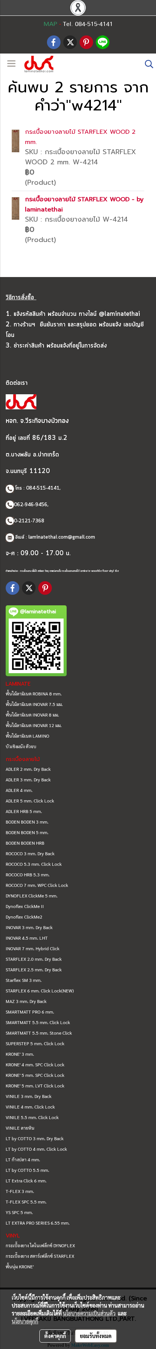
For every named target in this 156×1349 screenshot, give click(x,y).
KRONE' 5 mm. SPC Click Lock (35, 1075)
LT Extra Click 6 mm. (26, 1181)
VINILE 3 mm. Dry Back (28, 1096)
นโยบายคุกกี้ (25, 1321)
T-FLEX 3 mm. (20, 1191)
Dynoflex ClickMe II (25, 906)
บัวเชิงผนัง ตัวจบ (21, 746)
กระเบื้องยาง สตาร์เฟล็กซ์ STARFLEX (40, 1256)
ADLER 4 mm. (19, 790)
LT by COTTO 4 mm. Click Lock (36, 1149)
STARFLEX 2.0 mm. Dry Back (34, 959)
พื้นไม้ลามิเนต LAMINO (27, 736)
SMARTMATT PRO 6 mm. (30, 1012)
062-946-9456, (31, 504)
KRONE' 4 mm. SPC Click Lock (35, 1064)
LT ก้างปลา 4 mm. (23, 1159)
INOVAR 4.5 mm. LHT (27, 938)
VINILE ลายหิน (20, 1128)
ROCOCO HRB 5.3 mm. (28, 874)
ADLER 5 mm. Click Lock (30, 801)
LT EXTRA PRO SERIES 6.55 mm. (38, 1223)
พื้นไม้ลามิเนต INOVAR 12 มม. (34, 725)
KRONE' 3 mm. (20, 1054)
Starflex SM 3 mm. (24, 980)
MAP (50, 24)
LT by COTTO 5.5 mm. (27, 1170)
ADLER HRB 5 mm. (24, 811)
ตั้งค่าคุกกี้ (55, 1335)
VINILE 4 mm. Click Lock (30, 1107)
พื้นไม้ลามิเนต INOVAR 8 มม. (32, 715)
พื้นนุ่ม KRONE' (20, 1266)
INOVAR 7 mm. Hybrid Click (32, 948)
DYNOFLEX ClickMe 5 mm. (32, 896)
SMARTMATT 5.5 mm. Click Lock (38, 1022)
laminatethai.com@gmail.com (61, 537)
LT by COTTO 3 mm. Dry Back (35, 1138)
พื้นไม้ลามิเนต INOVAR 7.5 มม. (34, 704)
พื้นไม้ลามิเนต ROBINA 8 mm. (34, 694)
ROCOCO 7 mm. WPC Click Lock (37, 885)
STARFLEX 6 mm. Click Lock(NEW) (40, 991)
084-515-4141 (42, 488)
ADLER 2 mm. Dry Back (28, 769)
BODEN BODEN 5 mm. (27, 832)
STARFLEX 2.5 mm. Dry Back (34, 969)
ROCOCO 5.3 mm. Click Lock (34, 864)
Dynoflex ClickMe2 (24, 917)
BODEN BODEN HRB (25, 843)
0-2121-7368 (29, 521)
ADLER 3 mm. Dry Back (28, 779)
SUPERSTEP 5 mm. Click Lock (35, 1043)
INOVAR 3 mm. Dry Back (29, 927)
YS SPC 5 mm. (19, 1212)
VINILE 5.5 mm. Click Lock (32, 1117)
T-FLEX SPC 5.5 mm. (26, 1202)
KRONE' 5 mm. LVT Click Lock (35, 1086)
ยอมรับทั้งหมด (96, 1335)
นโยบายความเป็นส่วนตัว (89, 1313)
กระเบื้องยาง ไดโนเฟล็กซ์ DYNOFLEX (40, 1245)
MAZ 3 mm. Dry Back (26, 1001)
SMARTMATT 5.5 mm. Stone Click (39, 1033)
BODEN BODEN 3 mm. (27, 822)
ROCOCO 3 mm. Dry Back (30, 853)
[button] (146, 64)
